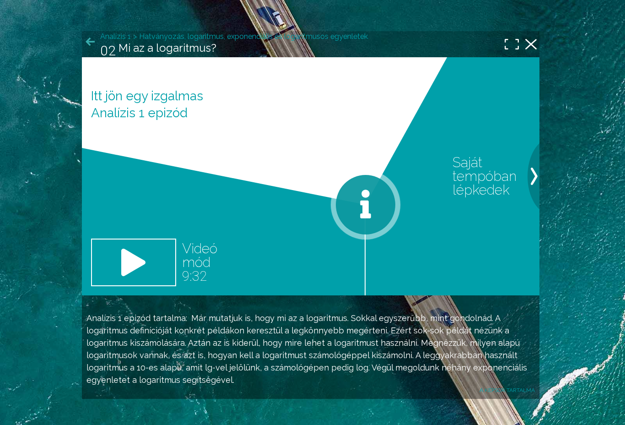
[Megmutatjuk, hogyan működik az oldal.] (365, 204)
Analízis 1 (104, 318)
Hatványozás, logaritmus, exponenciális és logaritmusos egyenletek (253, 36)
